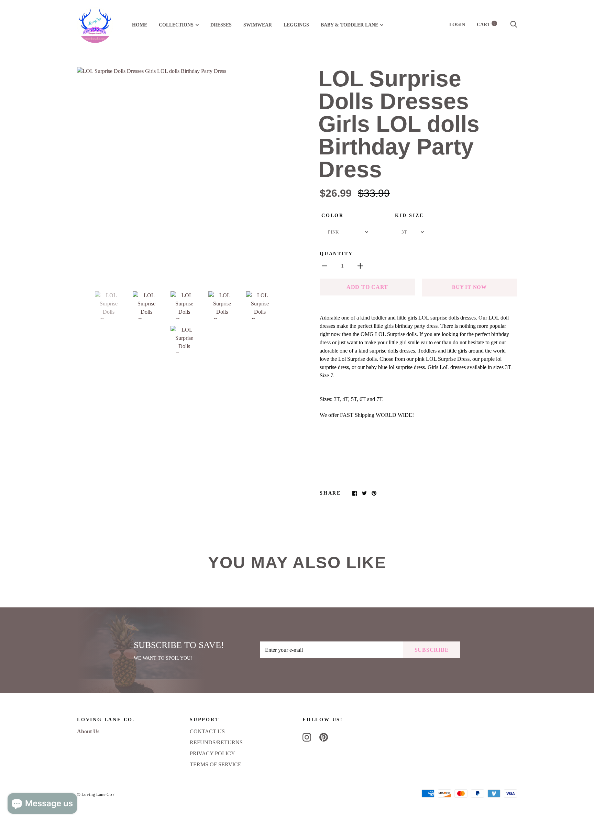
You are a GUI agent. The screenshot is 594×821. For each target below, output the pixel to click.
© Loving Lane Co (94, 794)
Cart (486, 24)
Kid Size (409, 215)
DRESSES (221, 25)
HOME (139, 25)
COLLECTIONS (176, 25)
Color (332, 215)
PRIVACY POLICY (212, 753)
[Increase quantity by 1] (360, 265)
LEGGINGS (296, 25)
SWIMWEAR (257, 25)
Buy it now (469, 287)
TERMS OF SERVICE (215, 764)
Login (457, 24)
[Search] (513, 24)
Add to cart (367, 287)
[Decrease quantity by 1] (324, 265)
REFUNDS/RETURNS (216, 742)
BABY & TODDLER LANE (349, 25)
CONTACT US (207, 731)
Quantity (336, 253)
